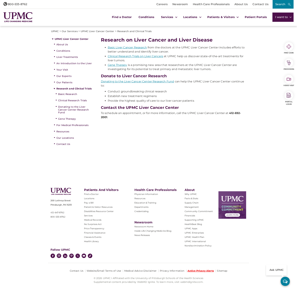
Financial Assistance (94, 232)
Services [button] (167, 17)
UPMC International (195, 241)
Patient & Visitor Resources (98, 207)
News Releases (142, 235)
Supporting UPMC (194, 220)
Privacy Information (172, 270)
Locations (89, 198)
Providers (289, 69)
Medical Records (92, 220)
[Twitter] (77, 256)
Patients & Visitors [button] (221, 17)
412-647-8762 (57, 212)
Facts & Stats (191, 198)
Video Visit (288, 85)
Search (280, 4)
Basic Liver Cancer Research (127, 47)
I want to (282, 17)
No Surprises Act (93, 224)
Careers (162, 4)
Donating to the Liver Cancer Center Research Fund (73, 109)
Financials (190, 215)
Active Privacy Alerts (201, 270)
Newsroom (180, 4)
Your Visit (62, 69)
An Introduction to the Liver (74, 63)
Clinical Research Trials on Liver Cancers (135, 56)
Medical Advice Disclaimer (140, 270)
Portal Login (289, 103)
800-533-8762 (17, 4)
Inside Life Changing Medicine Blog (152, 231)
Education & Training (145, 202)
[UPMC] (17, 17)
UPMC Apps (191, 228)
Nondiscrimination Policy (198, 245)
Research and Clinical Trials (74, 88)
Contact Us (260, 4)
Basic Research (67, 94)
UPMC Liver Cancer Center (71, 39)
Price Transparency (94, 228)
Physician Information (146, 194)
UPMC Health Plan (194, 237)
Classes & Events (93, 237)
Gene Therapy (67, 118)
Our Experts (64, 76)
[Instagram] (59, 256)
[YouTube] (84, 256)
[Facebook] (53, 256)
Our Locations (65, 137)
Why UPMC (191, 194)
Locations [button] (190, 17)
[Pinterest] (71, 256)
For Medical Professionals (72, 125)
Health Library (91, 241)
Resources (62, 131)
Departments (141, 207)
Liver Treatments (67, 57)
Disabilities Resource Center (99, 211)
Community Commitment (199, 211)
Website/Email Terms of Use (104, 270)
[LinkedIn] (65, 256)
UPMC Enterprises (194, 232)
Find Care (289, 53)
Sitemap (222, 270)
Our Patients (64, 82)
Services (88, 215)
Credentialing (141, 211)
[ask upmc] (285, 281)
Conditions (147, 17)
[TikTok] (90, 256)
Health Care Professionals (211, 4)
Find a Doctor (122, 17)
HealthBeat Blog (193, 224)
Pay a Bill (89, 202)
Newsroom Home (143, 226)
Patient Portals (256, 17)
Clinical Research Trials (72, 100)
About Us (241, 4)
